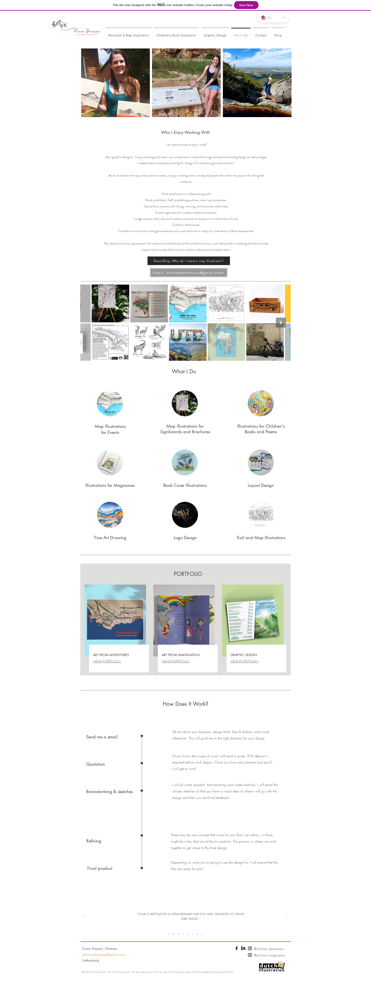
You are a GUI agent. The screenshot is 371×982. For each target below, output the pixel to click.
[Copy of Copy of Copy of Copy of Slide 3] (202, 934)
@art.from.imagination (269, 955)
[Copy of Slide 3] (188, 934)
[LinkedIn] (243, 948)
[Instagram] (249, 948)
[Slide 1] (168, 934)
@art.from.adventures (268, 948)
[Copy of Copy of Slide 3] (193, 934)
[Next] (287, 916)
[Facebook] (236, 948)
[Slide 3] (183, 934)
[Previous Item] (90, 322)
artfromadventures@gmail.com (103, 954)
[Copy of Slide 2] (174, 934)
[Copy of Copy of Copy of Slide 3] (197, 934)
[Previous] (84, 916)
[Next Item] (281, 322)
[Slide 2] (178, 934)
